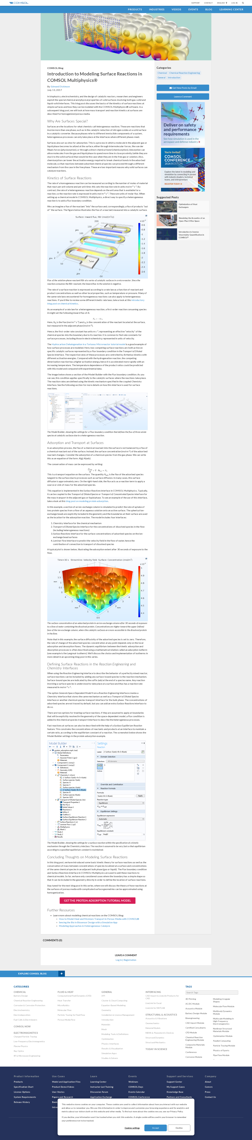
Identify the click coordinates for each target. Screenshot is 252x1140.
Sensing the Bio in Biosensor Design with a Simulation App (88, 922)
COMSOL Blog (55, 68)
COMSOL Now (22, 1026)
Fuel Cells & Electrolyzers (25, 1019)
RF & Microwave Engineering (27, 1056)
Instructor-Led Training (101, 1086)
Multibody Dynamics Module (222, 1012)
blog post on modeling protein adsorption (87, 501)
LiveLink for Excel (154, 1003)
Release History (22, 1102)
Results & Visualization (112, 1048)
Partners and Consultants (179, 1097)
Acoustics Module (194, 1008)
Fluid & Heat (66, 992)
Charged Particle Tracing (25, 1036)
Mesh (104, 1029)
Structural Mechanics (155, 1042)
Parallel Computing (222, 1041)
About (208, 1081)
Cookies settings (132, 1127)
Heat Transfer (64, 1000)
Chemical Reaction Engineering (184, 73)
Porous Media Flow (66, 1019)
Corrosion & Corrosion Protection (29, 1005)
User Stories (58, 1091)
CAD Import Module (195, 1023)
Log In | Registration (126, 959)
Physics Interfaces (110, 1043)
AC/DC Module (193, 1003)
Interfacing (153, 992)
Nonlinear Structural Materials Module (222, 1029)
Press (207, 1091)
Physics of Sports (221, 1050)
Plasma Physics (21, 1046)
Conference (191, 1052)
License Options (22, 1091)
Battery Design (21, 995)
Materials (106, 1024)
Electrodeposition (22, 1015)
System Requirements (25, 1097)
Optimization (108, 1039)
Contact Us (210, 1097)
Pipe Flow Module (221, 1055)
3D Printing (191, 999)
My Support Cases (176, 1086)
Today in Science (156, 1049)
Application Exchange (101, 1097)
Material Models (153, 1028)
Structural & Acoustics (161, 1014)
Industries (157, 9)
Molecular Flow (64, 1010)
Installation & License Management (118, 1015)
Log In (234, 3)
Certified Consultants (196, 1027)
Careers (209, 1086)
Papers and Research (62, 1097)
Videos (176, 9)
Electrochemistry (22, 1010)
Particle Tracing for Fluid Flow (71, 1015)
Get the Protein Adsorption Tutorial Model (97, 900)
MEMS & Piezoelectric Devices (160, 1033)
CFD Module (191, 1032)
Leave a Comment (183, 96)
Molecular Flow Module (223, 1006)
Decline (179, 1128)
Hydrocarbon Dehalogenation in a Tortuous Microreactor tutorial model (88, 344)
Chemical (162, 73)
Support (195, 3)
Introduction (174, 77)
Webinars (133, 1081)
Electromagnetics (26, 1032)
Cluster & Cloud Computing (114, 1000)
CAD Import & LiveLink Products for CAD (162, 997)
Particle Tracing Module (224, 1045)
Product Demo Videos (63, 1086)
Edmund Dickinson (60, 86)
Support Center (174, 1081)
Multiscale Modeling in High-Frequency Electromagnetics (223, 1021)
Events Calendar (136, 1091)
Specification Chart (23, 1086)
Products (135, 9)
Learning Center (231, 9)
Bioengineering (193, 1018)
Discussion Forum (99, 1091)
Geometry (106, 1010)
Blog (208, 9)
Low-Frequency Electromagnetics (29, 1041)
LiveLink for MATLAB (155, 1008)
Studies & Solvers (110, 1058)
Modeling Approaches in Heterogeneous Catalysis (84, 925)
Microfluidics (63, 1005)
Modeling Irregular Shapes (221, 1000)
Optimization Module (223, 1036)
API (103, 995)
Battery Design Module (196, 1013)
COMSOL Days (135, 1086)
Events (193, 9)
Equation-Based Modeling (113, 1005)
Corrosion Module (194, 1057)
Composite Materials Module (195, 1046)
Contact (208, 3)
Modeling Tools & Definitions (115, 1034)
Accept (155, 1128)
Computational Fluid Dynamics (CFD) (74, 995)
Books (55, 1102)
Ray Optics (19, 1051)
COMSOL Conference (139, 1097)
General (161, 77)
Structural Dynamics (155, 1037)
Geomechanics (152, 1023)
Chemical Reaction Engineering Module (195, 1038)
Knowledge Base (175, 1091)
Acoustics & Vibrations (156, 1018)
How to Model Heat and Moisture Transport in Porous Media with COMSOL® (99, 918)
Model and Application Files (66, 1081)
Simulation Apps (109, 1053)
